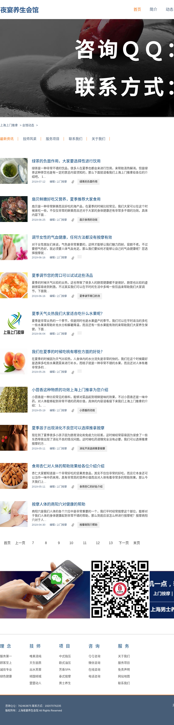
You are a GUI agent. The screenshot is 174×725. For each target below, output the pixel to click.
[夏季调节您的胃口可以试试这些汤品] (14, 297)
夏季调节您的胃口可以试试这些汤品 (62, 275)
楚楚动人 (35, 683)
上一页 (20, 543)
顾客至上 (6, 662)
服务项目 (52, 139)
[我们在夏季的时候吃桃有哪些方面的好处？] (14, 373)
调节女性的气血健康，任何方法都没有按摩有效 (72, 237)
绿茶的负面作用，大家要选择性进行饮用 (66, 161)
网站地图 (124, 676)
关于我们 (98, 139)
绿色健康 (6, 676)
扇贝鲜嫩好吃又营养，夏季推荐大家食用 (66, 199)
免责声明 (124, 669)
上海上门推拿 (9, 125)
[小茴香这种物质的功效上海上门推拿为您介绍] (14, 411)
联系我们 (75, 139)
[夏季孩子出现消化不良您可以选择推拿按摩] (14, 449)
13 (111, 543)
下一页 (124, 543)
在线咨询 (94, 669)
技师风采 (29, 139)
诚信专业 (6, 669)
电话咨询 (94, 676)
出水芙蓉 (35, 669)
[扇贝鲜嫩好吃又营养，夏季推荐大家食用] (14, 221)
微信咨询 (94, 662)
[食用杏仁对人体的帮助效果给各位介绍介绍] (14, 488)
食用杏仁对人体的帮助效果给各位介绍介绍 (68, 466)
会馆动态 (28, 125)
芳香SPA (64, 669)
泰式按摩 (65, 676)
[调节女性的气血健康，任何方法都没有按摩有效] (14, 259)
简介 (153, 9)
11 (85, 543)
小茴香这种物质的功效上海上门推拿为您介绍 (70, 390)
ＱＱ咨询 (94, 656)
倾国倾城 (35, 676)
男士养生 (65, 683)
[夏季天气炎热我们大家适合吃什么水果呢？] (14, 335)
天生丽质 (35, 662)
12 (98, 543)
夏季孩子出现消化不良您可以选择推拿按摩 (68, 428)
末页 (136, 543)
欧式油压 (65, 662)
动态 (169, 9)
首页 (137, 9)
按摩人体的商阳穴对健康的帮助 (58, 504)
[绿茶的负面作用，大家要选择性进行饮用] (14, 183)
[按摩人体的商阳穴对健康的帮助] (14, 526)
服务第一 (6, 656)
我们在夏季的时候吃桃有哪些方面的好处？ (68, 352)
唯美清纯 (35, 656)
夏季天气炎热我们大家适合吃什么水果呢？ (68, 314)
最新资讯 (7, 139)
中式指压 (65, 656)
